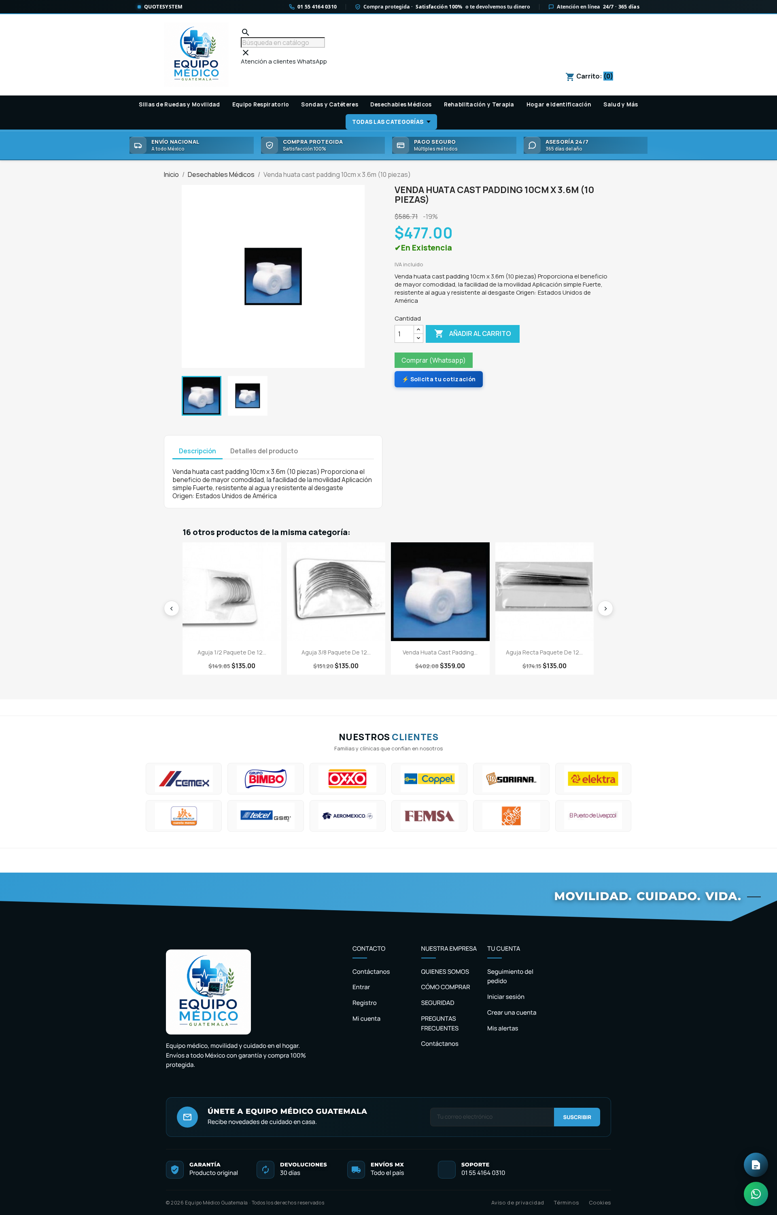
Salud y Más (620, 104)
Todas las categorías (387, 121)
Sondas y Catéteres (329, 104)
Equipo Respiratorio (260, 104)
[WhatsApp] (756, 1194)
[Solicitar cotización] (756, 1165)
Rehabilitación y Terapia (479, 104)
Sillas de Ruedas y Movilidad (179, 104)
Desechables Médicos (401, 104)
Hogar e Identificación (559, 104)
